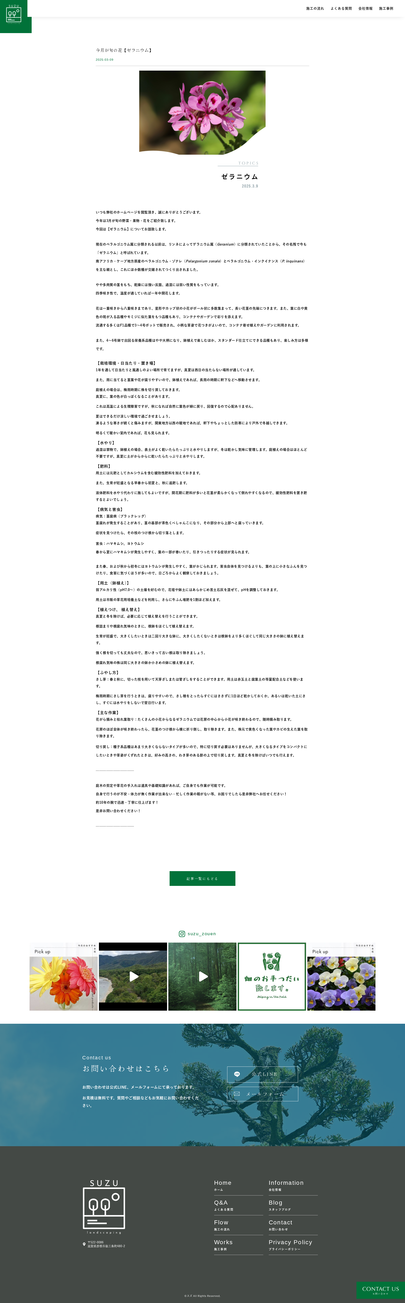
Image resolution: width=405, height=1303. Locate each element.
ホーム (219, 1189)
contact (281, 1222)
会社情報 (365, 8)
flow (221, 1222)
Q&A (221, 1202)
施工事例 (386, 8)
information (286, 1182)
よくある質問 (341, 8)
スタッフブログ (280, 1209)
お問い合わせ (278, 1229)
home (223, 1182)
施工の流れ (315, 8)
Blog (276, 1202)
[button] (202, 878)
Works (223, 1242)
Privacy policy (290, 1242)
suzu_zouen (202, 933)
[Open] (64, 977)
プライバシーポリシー (285, 1249)
